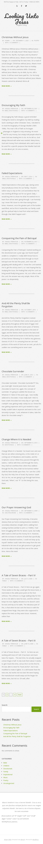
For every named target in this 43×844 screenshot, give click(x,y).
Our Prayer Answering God (16, 507)
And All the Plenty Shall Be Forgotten (16, 305)
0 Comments (14, 43)
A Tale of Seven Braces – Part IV (19, 575)
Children (6, 766)
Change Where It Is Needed (16, 439)
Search (4, 705)
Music (5, 777)
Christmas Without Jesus (15, 37)
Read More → (7, 86)
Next (19, 695)
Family (4, 581)
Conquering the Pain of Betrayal (19, 238)
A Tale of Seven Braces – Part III (19, 640)
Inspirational (7, 774)
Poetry (36, 41)
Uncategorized (10, 513)
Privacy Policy (8, 839)
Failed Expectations (12, 173)
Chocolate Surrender (13, 371)
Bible (6, 111)
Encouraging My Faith (13, 105)
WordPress (36, 839)
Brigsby (23, 839)
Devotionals (13, 111)
